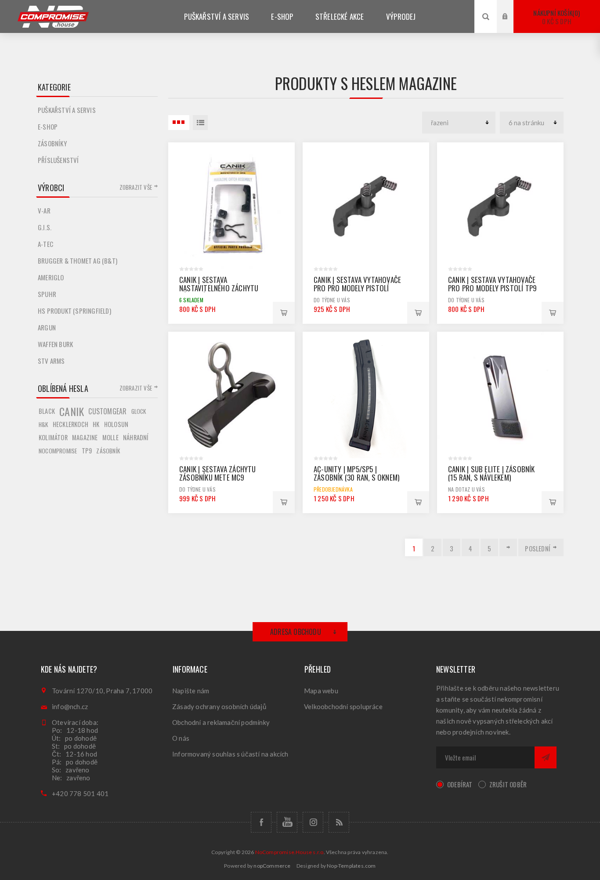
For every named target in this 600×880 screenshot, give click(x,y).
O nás (180, 738)
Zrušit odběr (508, 784)
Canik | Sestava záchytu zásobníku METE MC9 (217, 473)
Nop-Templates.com (351, 865)
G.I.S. (44, 227)
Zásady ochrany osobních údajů (219, 706)
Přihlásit (511, 8)
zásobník (108, 450)
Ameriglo (51, 277)
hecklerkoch (70, 424)
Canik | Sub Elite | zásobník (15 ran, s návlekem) (491, 473)
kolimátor (53, 437)
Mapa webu (321, 691)
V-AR (44, 210)
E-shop (48, 126)
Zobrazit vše (135, 187)
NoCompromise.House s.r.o (289, 852)
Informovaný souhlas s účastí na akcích (230, 754)
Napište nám (190, 691)
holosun (116, 424)
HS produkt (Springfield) (74, 310)
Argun (47, 327)
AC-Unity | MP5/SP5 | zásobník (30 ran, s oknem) (356, 473)
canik (71, 411)
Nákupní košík (555, 17)
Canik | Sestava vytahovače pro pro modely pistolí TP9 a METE (492, 288)
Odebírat (460, 784)
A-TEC (45, 244)
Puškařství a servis (67, 110)
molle (110, 437)
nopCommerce (271, 865)
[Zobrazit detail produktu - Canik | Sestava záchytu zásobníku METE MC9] (231, 395)
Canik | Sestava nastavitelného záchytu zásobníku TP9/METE (218, 288)
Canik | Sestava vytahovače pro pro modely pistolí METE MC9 (357, 288)
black (47, 411)
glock (138, 411)
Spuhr (47, 294)
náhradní (136, 437)
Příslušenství (58, 160)
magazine (85, 437)
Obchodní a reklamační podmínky (221, 722)
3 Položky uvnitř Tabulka (178, 122)
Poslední (537, 548)
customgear (107, 411)
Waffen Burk (55, 344)
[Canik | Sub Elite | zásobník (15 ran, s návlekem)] (500, 395)
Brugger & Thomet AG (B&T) (77, 260)
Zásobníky (52, 143)
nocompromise (58, 450)
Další (508, 547)
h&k (43, 424)
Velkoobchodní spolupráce (343, 706)
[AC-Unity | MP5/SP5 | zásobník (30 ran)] (366, 395)
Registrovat (511, 25)
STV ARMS (51, 361)
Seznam (200, 122)
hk (96, 424)
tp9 (87, 450)
